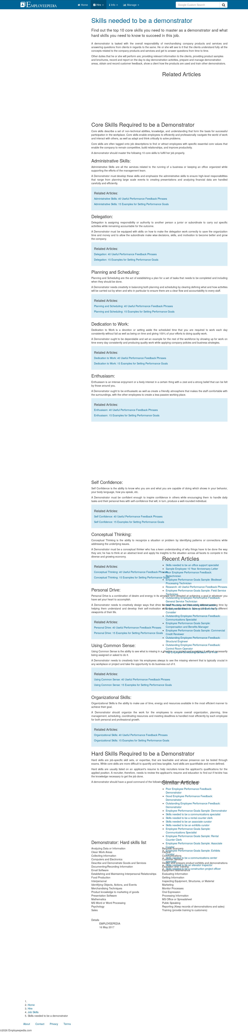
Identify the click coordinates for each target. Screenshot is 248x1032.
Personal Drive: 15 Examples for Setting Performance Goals (128, 633)
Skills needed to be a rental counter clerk (189, 818)
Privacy (54, 1024)
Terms (67, 1024)
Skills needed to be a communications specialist (193, 814)
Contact (39, 1024)
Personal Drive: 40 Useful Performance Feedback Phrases (127, 627)
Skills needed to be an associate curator (189, 821)
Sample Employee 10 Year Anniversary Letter (192, 568)
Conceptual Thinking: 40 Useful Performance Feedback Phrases (131, 572)
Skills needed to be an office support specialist (192, 565)
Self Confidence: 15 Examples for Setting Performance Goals (129, 522)
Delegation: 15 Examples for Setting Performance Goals (126, 259)
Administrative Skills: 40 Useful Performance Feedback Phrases (130, 198)
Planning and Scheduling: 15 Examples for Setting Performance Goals (134, 311)
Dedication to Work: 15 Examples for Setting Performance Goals (131, 363)
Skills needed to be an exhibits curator (188, 825)
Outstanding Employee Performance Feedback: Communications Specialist (193, 617)
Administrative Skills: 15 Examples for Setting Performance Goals (131, 204)
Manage (132, 5)
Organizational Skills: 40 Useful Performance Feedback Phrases (131, 735)
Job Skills (33, 1012)
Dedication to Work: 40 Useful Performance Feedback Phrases (130, 358)
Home (84, 5)
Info (113, 5)
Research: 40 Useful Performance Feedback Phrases (196, 587)
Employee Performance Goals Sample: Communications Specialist (188, 830)
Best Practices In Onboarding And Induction (191, 605)
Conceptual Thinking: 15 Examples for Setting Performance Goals (132, 577)
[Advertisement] (194, 38)
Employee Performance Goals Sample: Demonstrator (196, 810)
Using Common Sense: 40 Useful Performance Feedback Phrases (132, 679)
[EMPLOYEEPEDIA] (41, 4)
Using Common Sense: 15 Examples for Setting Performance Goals (133, 685)
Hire (99, 5)
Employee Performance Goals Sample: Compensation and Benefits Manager (188, 625)
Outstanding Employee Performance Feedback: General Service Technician (193, 599)
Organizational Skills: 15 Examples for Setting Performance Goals (131, 740)
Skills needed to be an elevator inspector (189, 865)
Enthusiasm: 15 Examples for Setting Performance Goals (126, 415)
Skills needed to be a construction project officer (193, 868)
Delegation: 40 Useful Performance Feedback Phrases (125, 254)
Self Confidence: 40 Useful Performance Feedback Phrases (128, 516)
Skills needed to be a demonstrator (141, 20)
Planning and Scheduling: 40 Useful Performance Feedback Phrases (133, 306)
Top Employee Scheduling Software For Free (191, 652)
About (26, 1024)
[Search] (223, 5)
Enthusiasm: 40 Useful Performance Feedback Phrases (126, 410)
